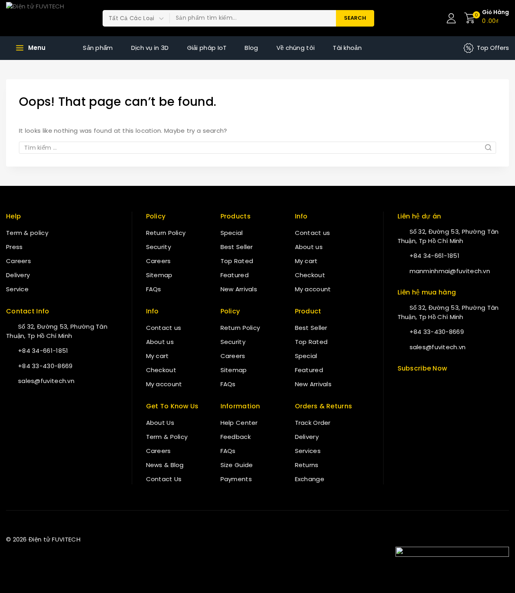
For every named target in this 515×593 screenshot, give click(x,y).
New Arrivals (239, 289)
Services (308, 451)
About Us (160, 422)
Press (14, 247)
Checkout (161, 370)
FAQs (153, 289)
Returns (307, 465)
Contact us (163, 327)
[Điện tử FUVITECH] (46, 18)
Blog (251, 47)
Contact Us (164, 479)
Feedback (235, 436)
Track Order (313, 422)
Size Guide (236, 465)
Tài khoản (347, 47)
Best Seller (236, 247)
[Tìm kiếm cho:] (257, 147)
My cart (157, 356)
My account (164, 384)
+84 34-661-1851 (43, 350)
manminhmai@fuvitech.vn (450, 271)
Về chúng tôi (295, 47)
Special (231, 233)
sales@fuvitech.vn (46, 381)
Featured (234, 275)
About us (160, 342)
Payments (236, 479)
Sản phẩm (98, 47)
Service (17, 289)
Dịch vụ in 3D (150, 47)
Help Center (239, 422)
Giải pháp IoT (207, 47)
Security (158, 247)
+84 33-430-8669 (45, 366)
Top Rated (236, 261)
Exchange (309, 479)
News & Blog (165, 465)
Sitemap (159, 275)
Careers (18, 261)
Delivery (18, 275)
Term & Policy (167, 436)
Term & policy (27, 233)
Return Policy (166, 233)
